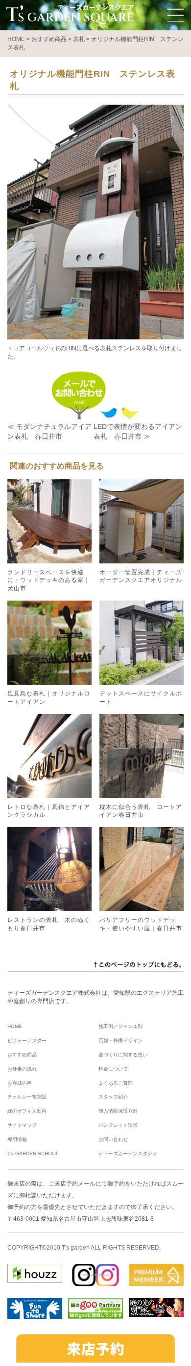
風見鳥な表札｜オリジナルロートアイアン (48, 697)
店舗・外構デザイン (120, 1040)
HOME (14, 1026)
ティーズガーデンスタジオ (127, 1153)
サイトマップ (22, 1125)
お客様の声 (19, 1083)
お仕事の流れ (22, 1069)
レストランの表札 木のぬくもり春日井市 (48, 924)
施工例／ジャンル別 (120, 1026)
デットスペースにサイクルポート (140, 697)
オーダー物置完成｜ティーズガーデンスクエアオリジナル (140, 576)
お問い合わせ (113, 1139)
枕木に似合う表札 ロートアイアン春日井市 (140, 811)
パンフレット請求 (118, 1125)
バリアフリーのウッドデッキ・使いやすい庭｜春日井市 (140, 924)
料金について (113, 1069)
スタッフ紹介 (113, 1096)
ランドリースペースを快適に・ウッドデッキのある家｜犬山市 (48, 580)
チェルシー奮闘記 (27, 1096)
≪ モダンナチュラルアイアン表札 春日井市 (49, 431)
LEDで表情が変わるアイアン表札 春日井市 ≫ (138, 431)
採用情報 (17, 1139)
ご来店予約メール (72, 1183)
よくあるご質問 (115, 1083)
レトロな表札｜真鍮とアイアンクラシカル (48, 811)
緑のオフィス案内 (27, 1111)
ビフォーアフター (27, 1040)
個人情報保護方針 (118, 1111)
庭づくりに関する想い (122, 1054)
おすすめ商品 (22, 1054)
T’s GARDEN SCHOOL (33, 1153)
